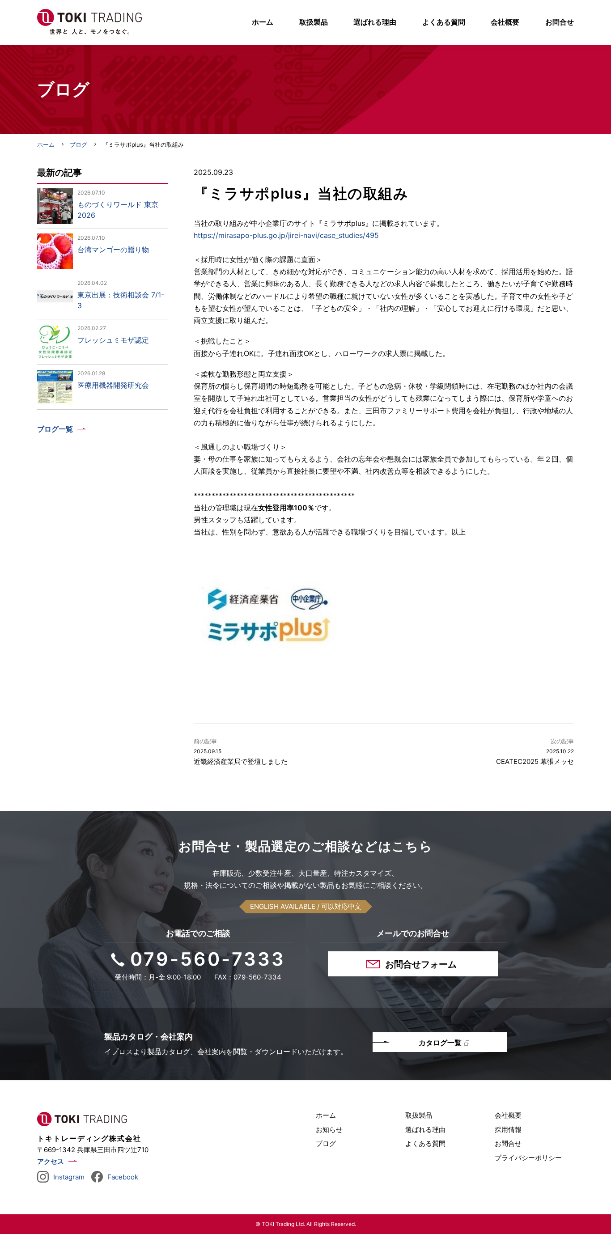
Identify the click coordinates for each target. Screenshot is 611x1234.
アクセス (50, 1161)
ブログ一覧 (55, 428)
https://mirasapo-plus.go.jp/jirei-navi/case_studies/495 (286, 235)
